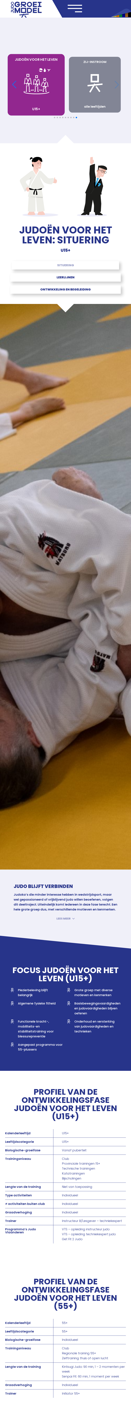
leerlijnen (66, 277)
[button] (65, 918)
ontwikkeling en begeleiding (65, 289)
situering (65, 265)
